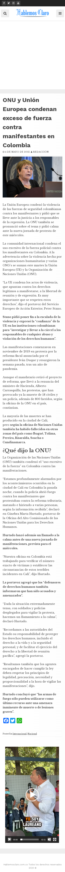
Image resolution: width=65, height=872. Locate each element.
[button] (32, 794)
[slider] (29, 839)
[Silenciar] (49, 839)
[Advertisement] (32, 55)
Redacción (41, 152)
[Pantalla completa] (54, 839)
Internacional (19, 733)
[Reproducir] (9, 839)
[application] (32, 795)
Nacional (32, 733)
